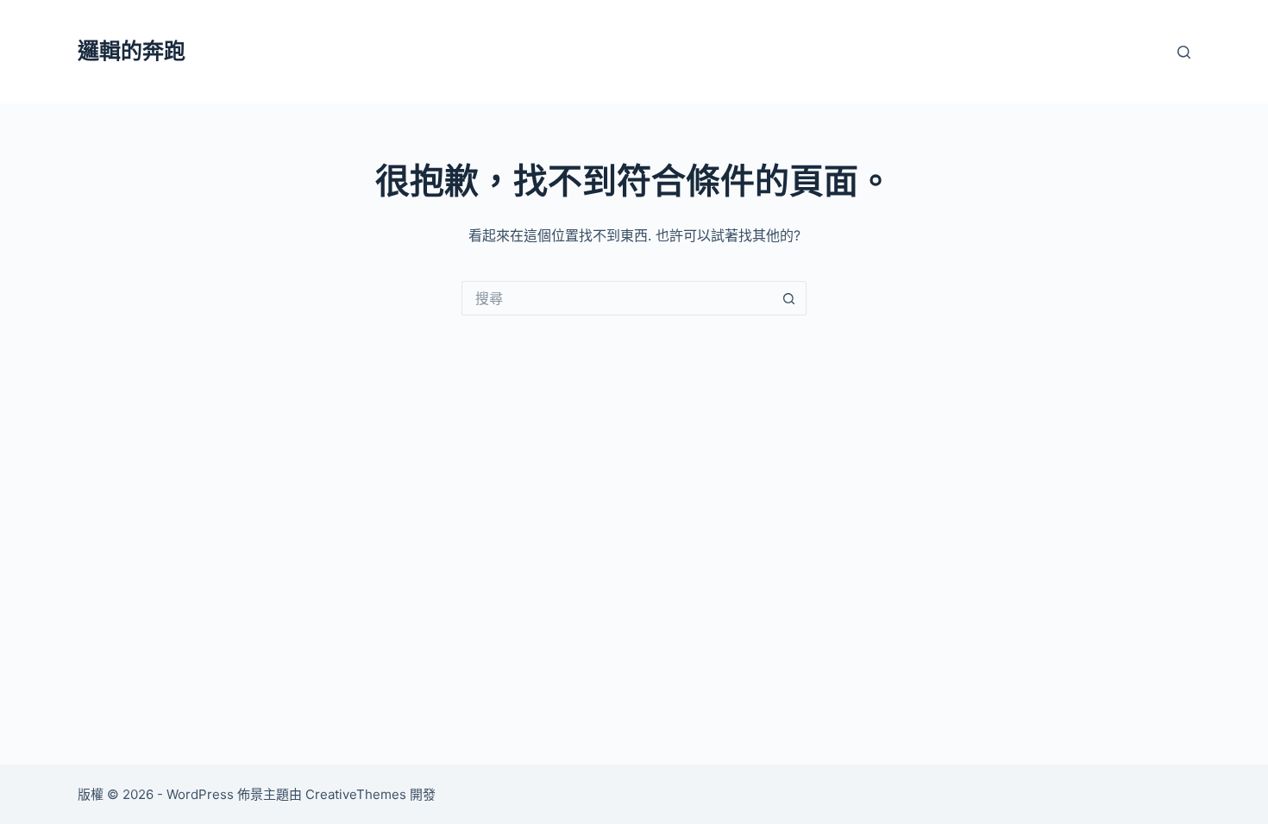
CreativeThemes (355, 794)
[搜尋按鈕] (789, 298)
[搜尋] (1183, 52)
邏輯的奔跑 (131, 51)
